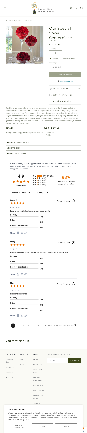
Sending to (57, 63)
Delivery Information (38, 378)
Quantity (52, 49)
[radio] (43, 176)
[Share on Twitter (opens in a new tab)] (22, 233)
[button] (4, 8)
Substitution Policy (38, 397)
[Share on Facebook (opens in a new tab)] (18, 233)
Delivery (55, 59)
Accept (42, 426)
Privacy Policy (24, 420)
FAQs (35, 359)
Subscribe (74, 360)
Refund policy (38, 390)
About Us (9, 377)
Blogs (21, 364)
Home (8, 21)
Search (22, 359)
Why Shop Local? (37, 370)
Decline (66, 426)
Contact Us (37, 364)
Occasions (10, 367)
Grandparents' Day (11, 360)
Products (9, 372)
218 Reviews (24, 185)
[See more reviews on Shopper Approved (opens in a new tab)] (25, 233)
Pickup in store (68, 59)
